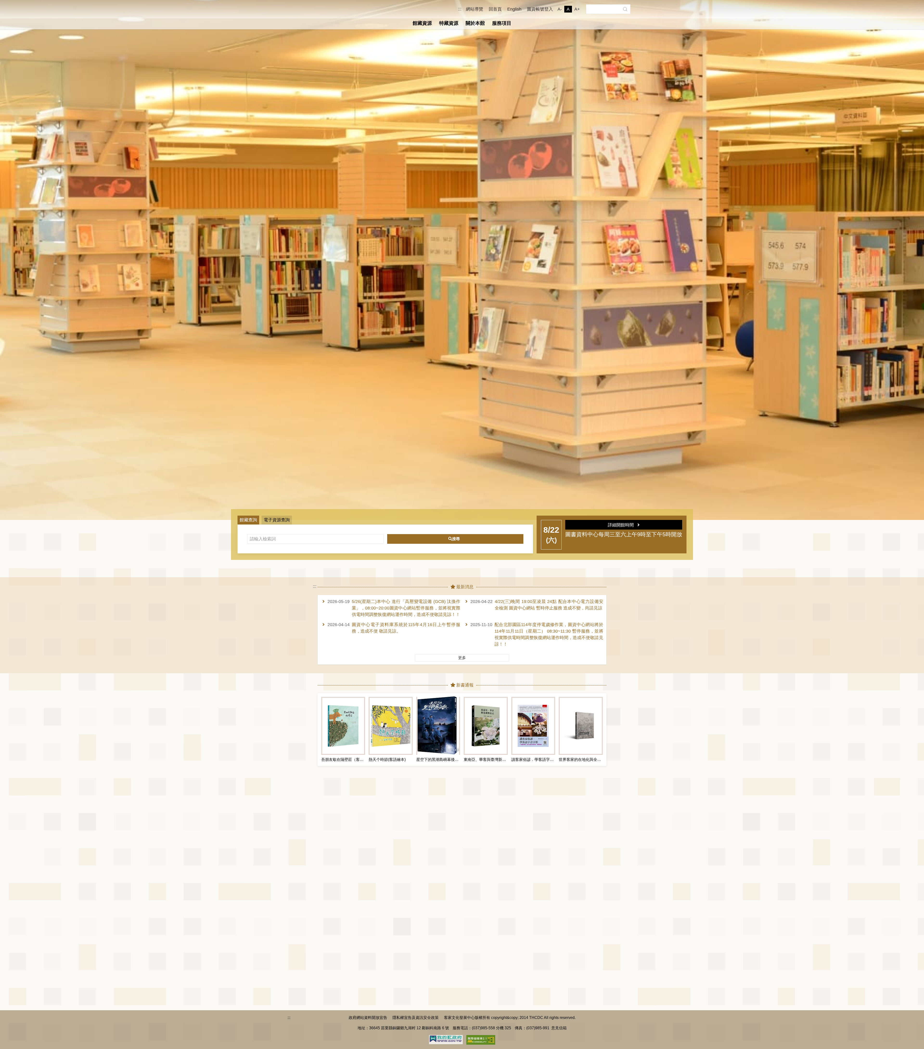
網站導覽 (474, 9)
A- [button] (560, 9)
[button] (625, 9)
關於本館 (475, 23)
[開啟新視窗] (446, 1039)
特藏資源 (448, 23)
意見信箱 (559, 1028)
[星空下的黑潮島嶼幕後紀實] (438, 726)
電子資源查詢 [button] (277, 520)
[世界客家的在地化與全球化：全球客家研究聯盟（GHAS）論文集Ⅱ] (581, 726)
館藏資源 (422, 23)
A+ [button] (577, 9)
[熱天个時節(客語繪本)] (390, 726)
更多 (462, 658)
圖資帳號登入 (540, 9)
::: (460, 9)
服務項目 (501, 23)
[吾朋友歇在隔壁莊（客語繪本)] (343, 726)
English (514, 9)
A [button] (568, 9)
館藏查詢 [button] (248, 520)
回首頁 (495, 9)
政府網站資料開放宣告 (368, 1017)
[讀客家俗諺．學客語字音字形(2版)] (533, 726)
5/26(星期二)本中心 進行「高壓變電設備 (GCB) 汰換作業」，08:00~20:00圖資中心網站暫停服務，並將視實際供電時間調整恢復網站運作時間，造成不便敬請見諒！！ (406, 608)
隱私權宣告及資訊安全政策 (415, 1017)
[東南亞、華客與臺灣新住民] (485, 726)
